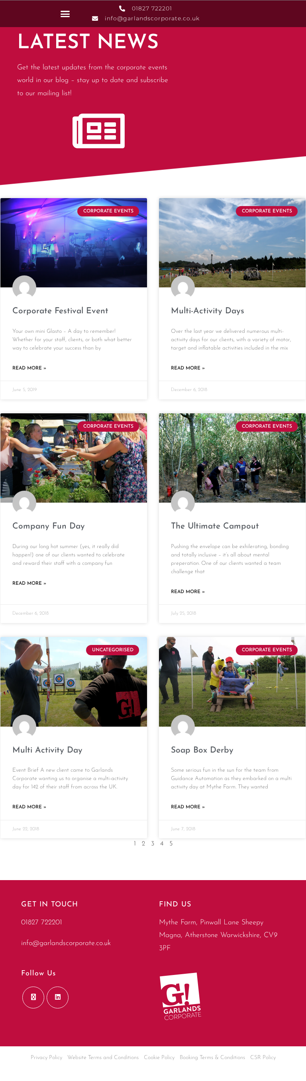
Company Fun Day (48, 526)
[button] (65, 13)
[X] (33, 997)
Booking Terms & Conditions (212, 1058)
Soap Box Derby (202, 750)
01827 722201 (41, 922)
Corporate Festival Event (60, 311)
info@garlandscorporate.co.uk (66, 943)
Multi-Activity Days (207, 311)
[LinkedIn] (58, 997)
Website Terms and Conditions (103, 1058)
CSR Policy (263, 1058)
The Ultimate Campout (215, 526)
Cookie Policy (159, 1058)
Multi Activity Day (47, 750)
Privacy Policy (46, 1058)
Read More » (29, 368)
